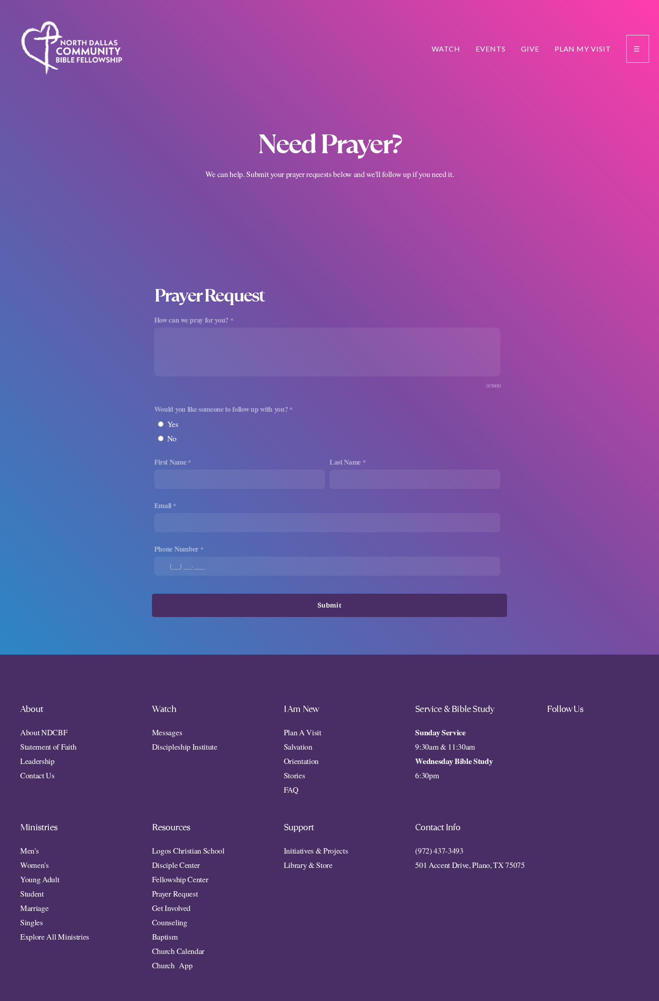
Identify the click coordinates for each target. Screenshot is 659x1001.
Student (32, 893)
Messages (167, 732)
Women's (34, 864)
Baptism (165, 936)
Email (162, 505)
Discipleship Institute (184, 746)
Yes (172, 424)
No (172, 438)
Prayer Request (175, 893)
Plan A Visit (302, 732)
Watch (446, 48)
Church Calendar (178, 950)
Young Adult (39, 879)
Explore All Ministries (54, 936)
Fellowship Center (180, 879)
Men (27, 850)
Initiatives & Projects (316, 850)
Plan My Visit (583, 48)
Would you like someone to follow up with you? (221, 409)
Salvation (298, 746)
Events (491, 48)
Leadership (37, 760)
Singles (31, 922)
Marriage (34, 907)
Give (530, 48)
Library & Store (308, 864)
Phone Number (176, 549)
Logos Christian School (188, 850)
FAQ (291, 789)
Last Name (345, 462)
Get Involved (171, 907)
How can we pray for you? (191, 320)
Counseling (169, 922)
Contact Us (37, 775)
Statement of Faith (48, 746)
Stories (294, 775)
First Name (170, 462)
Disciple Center (177, 864)
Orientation (301, 760)
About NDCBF (45, 732)
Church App (172, 965)
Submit (329, 605)
